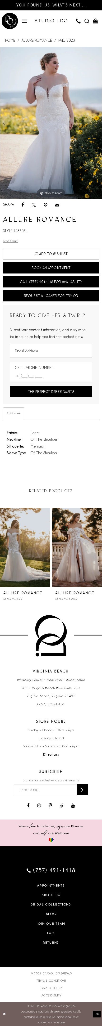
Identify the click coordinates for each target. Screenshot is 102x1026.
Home (10, 40)
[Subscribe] (82, 789)
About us (51, 895)
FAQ (51, 933)
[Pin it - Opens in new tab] (45, 204)
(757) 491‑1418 (51, 704)
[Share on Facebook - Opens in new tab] (22, 204)
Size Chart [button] (10, 240)
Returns (51, 942)
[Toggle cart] (95, 20)
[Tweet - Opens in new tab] (33, 204)
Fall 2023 (66, 40)
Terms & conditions (52, 980)
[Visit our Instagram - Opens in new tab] (39, 805)
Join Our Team (51, 923)
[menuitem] (24, 20)
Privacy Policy (51, 988)
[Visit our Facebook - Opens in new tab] (28, 805)
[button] (24, 20)
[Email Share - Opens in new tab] (57, 205)
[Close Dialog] (4, 1014)
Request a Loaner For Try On (51, 296)
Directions (51, 754)
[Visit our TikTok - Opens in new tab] (62, 805)
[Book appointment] (10, 21)
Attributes (13, 413)
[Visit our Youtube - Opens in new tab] (73, 805)
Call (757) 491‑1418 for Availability (51, 282)
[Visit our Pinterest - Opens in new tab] (50, 805)
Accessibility (51, 995)
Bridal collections (51, 904)
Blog (51, 914)
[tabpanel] (51, 123)
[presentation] (74, 547)
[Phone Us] (78, 20)
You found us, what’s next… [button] (51, 5)
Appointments (51, 885)
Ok (97, 1014)
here (62, 1022)
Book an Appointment (51, 268)
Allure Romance (37, 40)
